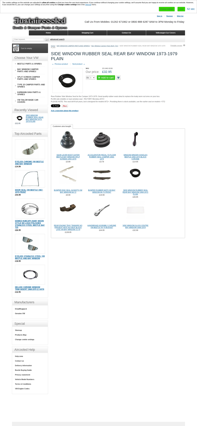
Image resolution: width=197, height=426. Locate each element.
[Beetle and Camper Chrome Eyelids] (30, 158)
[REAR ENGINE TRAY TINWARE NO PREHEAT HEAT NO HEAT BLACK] (68, 212)
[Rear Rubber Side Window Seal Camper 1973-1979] (19, 121)
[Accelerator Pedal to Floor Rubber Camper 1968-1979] (101, 141)
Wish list (180, 16)
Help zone (19, 356)
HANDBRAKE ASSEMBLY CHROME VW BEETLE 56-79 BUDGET (101, 226)
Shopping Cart (87, 33)
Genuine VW (20, 314)
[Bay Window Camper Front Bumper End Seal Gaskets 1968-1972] (68, 177)
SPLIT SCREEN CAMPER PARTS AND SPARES (28, 78)
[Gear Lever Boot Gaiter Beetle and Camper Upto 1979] (68, 141)
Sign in (159, 16)
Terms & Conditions (23, 384)
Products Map (20, 335)
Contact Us (126, 33)
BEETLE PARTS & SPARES (29, 64)
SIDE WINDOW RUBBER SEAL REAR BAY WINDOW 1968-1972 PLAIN (135, 192)
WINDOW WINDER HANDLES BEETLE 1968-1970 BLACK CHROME (135, 157)
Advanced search (57, 39)
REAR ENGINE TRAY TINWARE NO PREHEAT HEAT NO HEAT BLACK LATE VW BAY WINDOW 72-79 (68, 227)
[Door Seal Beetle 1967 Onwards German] (30, 186)
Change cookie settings (24, 340)
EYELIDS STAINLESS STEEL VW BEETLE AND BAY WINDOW (30, 257)
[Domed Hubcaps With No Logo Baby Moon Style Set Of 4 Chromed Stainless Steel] (30, 217)
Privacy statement (22, 375)
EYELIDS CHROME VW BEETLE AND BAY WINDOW (29, 163)
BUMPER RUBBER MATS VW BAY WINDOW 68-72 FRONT (101, 191)
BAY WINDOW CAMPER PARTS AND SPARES (73, 46)
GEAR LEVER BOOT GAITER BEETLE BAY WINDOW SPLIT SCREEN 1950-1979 (68, 157)
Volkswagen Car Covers (166, 33)
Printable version (176, 45)
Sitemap (18, 330)
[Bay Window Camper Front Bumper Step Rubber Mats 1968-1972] (101, 177)
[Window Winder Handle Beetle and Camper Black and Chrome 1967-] (135, 141)
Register (169, 16)
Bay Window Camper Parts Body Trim (104, 46)
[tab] (62, 126)
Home (53, 46)
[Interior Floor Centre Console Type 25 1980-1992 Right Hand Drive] (101, 212)
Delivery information (23, 366)
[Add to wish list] (118, 77)
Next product (78, 64)
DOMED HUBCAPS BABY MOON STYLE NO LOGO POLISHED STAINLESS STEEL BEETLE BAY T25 (30, 224)
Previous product (60, 64)
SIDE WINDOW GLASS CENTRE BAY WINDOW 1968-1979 (135, 226)
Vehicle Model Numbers (24, 379)
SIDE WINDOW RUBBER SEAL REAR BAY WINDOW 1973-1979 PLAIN (34, 118)
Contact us (19, 361)
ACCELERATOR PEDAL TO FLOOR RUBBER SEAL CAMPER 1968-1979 (102, 157)
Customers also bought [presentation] (62, 126)
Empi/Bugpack (21, 309)
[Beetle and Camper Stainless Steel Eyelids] (30, 252)
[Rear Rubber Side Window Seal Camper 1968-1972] (135, 177)
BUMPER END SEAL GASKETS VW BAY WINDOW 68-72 (68, 191)
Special (88, 5)
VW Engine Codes (22, 389)
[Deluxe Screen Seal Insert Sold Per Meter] (30, 283)
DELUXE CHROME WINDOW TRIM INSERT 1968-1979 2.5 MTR (29, 288)
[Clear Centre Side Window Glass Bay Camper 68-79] (135, 212)
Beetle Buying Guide (23, 370)
